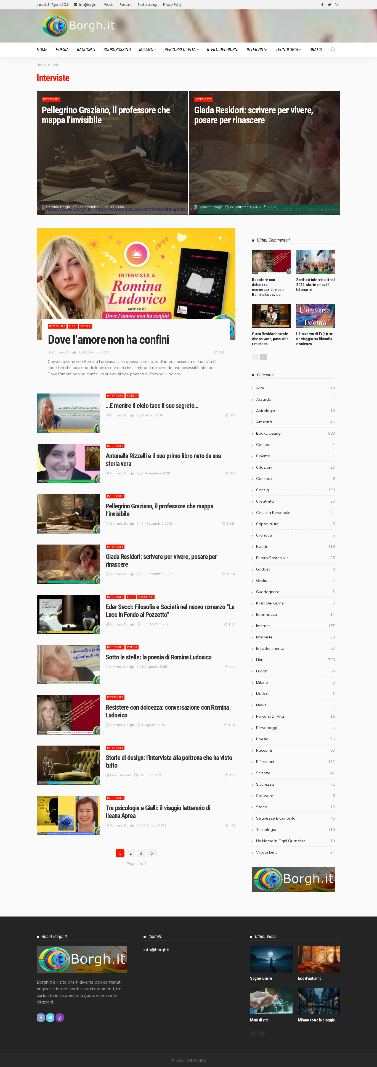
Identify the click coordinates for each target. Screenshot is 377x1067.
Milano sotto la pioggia (316, 1020)
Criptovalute (295, 523)
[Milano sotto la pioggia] (319, 1001)
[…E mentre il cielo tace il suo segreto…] (68, 413)
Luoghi (295, 671)
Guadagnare (295, 591)
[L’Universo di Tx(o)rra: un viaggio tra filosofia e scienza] (315, 316)
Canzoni (295, 444)
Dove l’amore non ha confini (108, 339)
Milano (146, 49)
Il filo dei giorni (222, 49)
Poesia (108, 5)
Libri (72, 326)
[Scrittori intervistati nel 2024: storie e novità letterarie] (315, 262)
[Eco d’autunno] (319, 959)
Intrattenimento (295, 648)
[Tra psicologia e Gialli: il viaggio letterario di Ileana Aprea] (68, 815)
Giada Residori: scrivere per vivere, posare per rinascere (253, 114)
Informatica (295, 614)
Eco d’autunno (310, 978)
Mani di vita (259, 1020)
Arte (295, 387)
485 (232, 667)
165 (232, 775)
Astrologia (295, 410)
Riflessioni (295, 761)
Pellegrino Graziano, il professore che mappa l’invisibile (106, 114)
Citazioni (295, 467)
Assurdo (295, 399)
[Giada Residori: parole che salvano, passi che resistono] (271, 316)
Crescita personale (295, 512)
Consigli (295, 489)
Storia (295, 806)
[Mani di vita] (271, 1001)
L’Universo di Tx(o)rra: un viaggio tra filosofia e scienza (314, 338)
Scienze (295, 772)
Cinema (295, 455)
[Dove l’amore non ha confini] (136, 284)
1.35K (272, 207)
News (295, 704)
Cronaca (295, 535)
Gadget (295, 569)
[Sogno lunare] (271, 959)
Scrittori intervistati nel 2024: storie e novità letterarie (315, 284)
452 (232, 825)
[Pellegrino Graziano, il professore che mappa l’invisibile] (112, 153)
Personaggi (295, 727)
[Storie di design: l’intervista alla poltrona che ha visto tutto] (68, 765)
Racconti (125, 5)
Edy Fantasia (120, 775)
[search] (333, 50)
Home (42, 49)
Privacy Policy (172, 5)
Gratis (315, 49)
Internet (295, 625)
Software (295, 795)
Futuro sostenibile (295, 557)
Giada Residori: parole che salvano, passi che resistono (270, 338)
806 (232, 473)
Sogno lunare (261, 978)
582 (221, 352)
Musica (295, 693)
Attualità (295, 421)
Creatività (295, 501)
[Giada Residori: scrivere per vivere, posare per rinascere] (264, 153)
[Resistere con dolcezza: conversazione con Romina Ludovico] (68, 715)
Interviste (257, 49)
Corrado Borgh (58, 207)
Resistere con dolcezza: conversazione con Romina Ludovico (267, 287)
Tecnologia (287, 49)
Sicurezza (295, 784)
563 (232, 415)
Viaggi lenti (295, 852)
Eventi (295, 546)
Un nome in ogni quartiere (295, 840)
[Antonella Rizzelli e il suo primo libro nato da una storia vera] (68, 463)
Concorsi (295, 478)
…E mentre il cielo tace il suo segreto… (152, 406)
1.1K (232, 624)
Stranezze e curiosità (295, 818)
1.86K (119, 207)
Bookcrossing (147, 5)
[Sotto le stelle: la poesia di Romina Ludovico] (68, 664)
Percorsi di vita (180, 49)
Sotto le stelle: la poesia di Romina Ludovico (158, 657)
